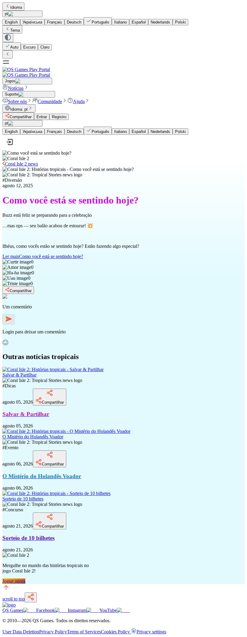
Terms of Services (84, 631)
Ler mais (42, 256)
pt (6, 13)
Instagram (77, 610)
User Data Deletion (20, 631)
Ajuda (79, 101)
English (11, 22)
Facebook (45, 610)
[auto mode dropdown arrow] (7, 37)
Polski (180, 22)
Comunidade (50, 101)
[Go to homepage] (123, 72)
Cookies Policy (116, 631)
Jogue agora (13, 581)
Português (100, 22)
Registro (59, 117)
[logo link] (9, 604)
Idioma (16, 7)
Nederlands (160, 22)
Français (54, 22)
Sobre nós (17, 101)
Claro (44, 47)
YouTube (108, 610)
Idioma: (19, 109)
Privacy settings (151, 631)
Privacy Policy (53, 631)
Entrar (41, 117)
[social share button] (31, 597)
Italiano (120, 22)
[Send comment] (8, 319)
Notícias (15, 88)
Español (139, 22)
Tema (15, 30)
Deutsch (74, 22)
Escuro (29, 47)
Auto (14, 47)
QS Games (12, 610)
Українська (32, 22)
